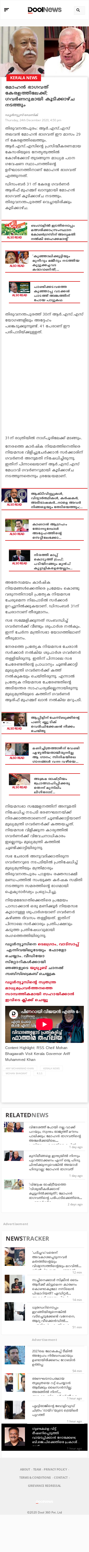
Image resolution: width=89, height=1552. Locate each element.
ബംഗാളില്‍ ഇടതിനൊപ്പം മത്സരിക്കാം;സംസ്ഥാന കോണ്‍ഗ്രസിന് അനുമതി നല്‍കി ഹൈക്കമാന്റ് (53, 232)
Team (37, 1469)
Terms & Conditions (35, 1477)
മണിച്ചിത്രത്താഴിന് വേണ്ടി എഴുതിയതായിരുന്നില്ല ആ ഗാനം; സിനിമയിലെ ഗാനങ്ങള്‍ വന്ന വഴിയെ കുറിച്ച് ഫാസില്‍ (56, 755)
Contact (61, 1477)
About (25, 1469)
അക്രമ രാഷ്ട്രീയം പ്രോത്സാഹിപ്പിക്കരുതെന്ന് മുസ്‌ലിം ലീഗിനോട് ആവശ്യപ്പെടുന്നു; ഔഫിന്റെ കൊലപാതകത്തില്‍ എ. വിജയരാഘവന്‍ (52, 786)
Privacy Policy (55, 1469)
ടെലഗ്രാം (47, 944)
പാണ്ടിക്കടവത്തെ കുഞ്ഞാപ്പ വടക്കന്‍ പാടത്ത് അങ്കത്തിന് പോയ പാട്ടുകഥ (52, 293)
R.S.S (39, 1073)
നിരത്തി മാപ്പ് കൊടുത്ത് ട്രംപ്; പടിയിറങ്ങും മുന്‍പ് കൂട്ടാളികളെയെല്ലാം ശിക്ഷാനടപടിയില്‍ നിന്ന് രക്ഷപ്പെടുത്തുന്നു (52, 562)
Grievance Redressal (44, 1486)
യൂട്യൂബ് (38, 968)
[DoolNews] (44, 9)
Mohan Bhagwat (16, 1073)
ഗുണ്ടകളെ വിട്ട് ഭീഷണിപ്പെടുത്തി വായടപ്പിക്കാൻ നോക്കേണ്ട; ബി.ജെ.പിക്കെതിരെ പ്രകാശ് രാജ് (54, 1438)
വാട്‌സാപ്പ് (69, 944)
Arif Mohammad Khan (20, 1068)
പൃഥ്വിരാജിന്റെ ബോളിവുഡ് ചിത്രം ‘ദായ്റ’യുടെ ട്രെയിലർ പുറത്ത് (55, 1410)
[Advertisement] (44, 384)
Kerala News (51, 1068)
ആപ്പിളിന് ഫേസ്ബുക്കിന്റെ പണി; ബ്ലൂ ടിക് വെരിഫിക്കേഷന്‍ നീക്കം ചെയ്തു (55, 724)
